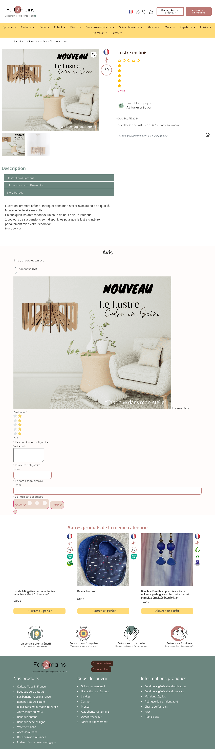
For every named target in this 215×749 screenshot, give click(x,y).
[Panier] (151, 11)
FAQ (147, 711)
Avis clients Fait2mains (95, 711)
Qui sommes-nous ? (93, 686)
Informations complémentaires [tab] (26, 185)
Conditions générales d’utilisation (165, 686)
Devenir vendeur (91, 717)
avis (121, 90)
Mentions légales (155, 696)
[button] (10, 27)
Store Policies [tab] (15, 192)
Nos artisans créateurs (95, 691)
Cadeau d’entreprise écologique (36, 742)
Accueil (17, 41)
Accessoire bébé (27, 732)
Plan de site (152, 717)
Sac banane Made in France (34, 696)
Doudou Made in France (31, 737)
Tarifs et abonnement (94, 722)
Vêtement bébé (26, 727)
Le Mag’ (85, 696)
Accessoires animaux (30, 712)
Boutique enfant (27, 717)
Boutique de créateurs (36, 41)
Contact (85, 701)
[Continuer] (15, 512)
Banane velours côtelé (31, 702)
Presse (85, 706)
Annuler (57, 505)
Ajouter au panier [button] (40, 611)
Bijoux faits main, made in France (37, 707)
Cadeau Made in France (31, 686)
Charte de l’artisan (156, 706)
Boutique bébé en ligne (31, 722)
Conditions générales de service (164, 691)
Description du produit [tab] (20, 178)
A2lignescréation (139, 107)
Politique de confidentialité (161, 701)
